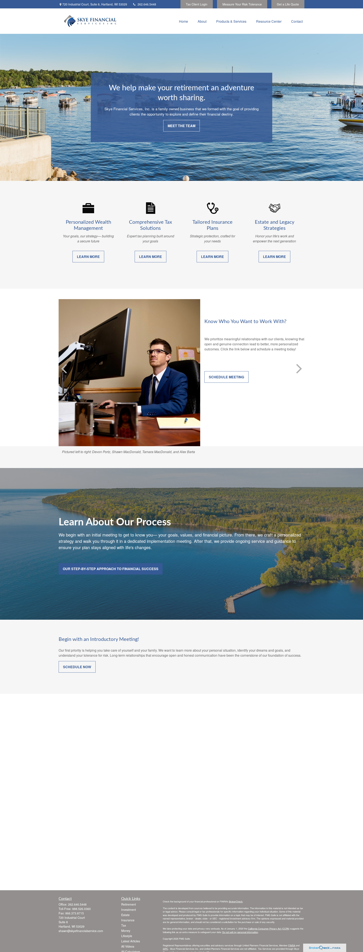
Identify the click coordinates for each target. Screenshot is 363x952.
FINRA (291, 945)
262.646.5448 (147, 4)
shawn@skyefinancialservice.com (81, 931)
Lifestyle (126, 936)
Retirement (128, 904)
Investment (128, 909)
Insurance (127, 920)
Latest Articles (130, 941)
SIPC (165, 948)
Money (125, 930)
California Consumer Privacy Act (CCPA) (268, 928)
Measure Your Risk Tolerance (242, 4)
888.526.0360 (81, 909)
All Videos (127, 946)
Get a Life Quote (288, 4)
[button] (183, 21)
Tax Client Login (196, 4)
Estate (125, 915)
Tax (123, 925)
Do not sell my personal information (240, 932)
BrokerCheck (236, 901)
